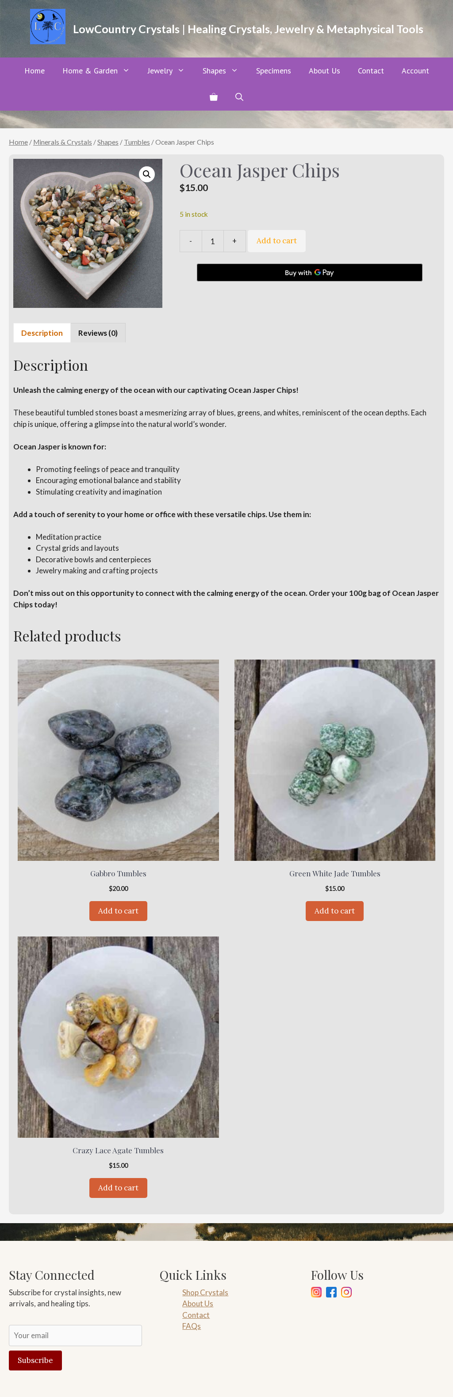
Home (34, 70)
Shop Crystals (205, 1292)
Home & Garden (90, 70)
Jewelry (160, 70)
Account (415, 70)
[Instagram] (316, 1294)
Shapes (214, 70)
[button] (239, 97)
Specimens (273, 70)
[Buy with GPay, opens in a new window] (309, 272)
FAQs (191, 1326)
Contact (371, 70)
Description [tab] (42, 333)
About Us (324, 70)
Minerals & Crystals (62, 142)
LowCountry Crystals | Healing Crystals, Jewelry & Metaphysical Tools (248, 28)
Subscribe (35, 1360)
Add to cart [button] (118, 911)
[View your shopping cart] (213, 97)
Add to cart (277, 241)
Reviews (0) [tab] (98, 333)
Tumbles (137, 142)
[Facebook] (331, 1294)
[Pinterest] (346, 1294)
